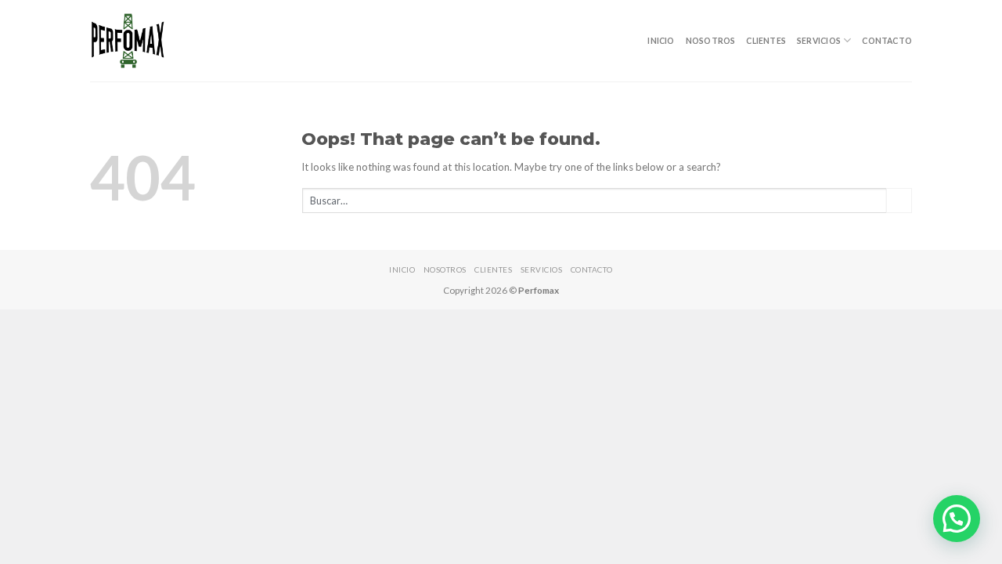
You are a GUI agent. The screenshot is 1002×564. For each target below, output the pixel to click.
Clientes (766, 40)
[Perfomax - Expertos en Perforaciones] (128, 40)
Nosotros (711, 40)
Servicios (819, 40)
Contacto (887, 40)
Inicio (660, 40)
